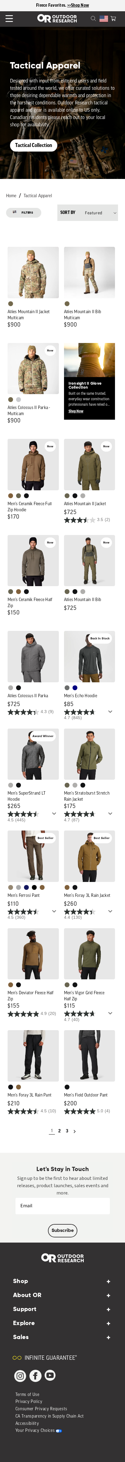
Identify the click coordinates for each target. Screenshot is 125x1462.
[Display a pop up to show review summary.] (111, 713)
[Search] (86, 18)
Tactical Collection (33, 145)
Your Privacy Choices (35, 1431)
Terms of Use (27, 1395)
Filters (27, 212)
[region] (62, 5)
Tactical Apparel (38, 196)
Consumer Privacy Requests (41, 1409)
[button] (113, 18)
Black (26, 495)
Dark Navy (26, 887)
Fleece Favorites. (51, 5)
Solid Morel (10, 887)
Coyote (10, 495)
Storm (67, 687)
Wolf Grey (82, 495)
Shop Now (76, 411)
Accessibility (27, 1424)
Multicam (10, 303)
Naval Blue (75, 687)
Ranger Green (18, 495)
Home (11, 196)
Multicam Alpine (18, 399)
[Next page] (74, 1131)
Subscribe (63, 1230)
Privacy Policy (28, 1402)
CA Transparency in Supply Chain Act (49, 1416)
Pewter (18, 887)
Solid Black (34, 887)
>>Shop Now (78, 5)
